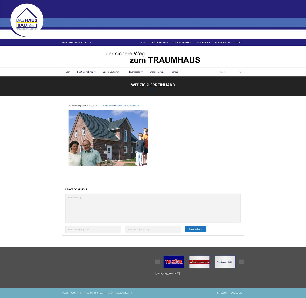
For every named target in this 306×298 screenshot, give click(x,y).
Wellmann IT (127, 293)
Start (143, 42)
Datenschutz (236, 293)
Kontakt (238, 42)
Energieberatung (222, 42)
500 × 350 (108, 105)
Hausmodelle (202, 42)
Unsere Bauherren (181, 42)
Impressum (222, 293)
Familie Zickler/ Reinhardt (127, 105)
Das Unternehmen (158, 42)
